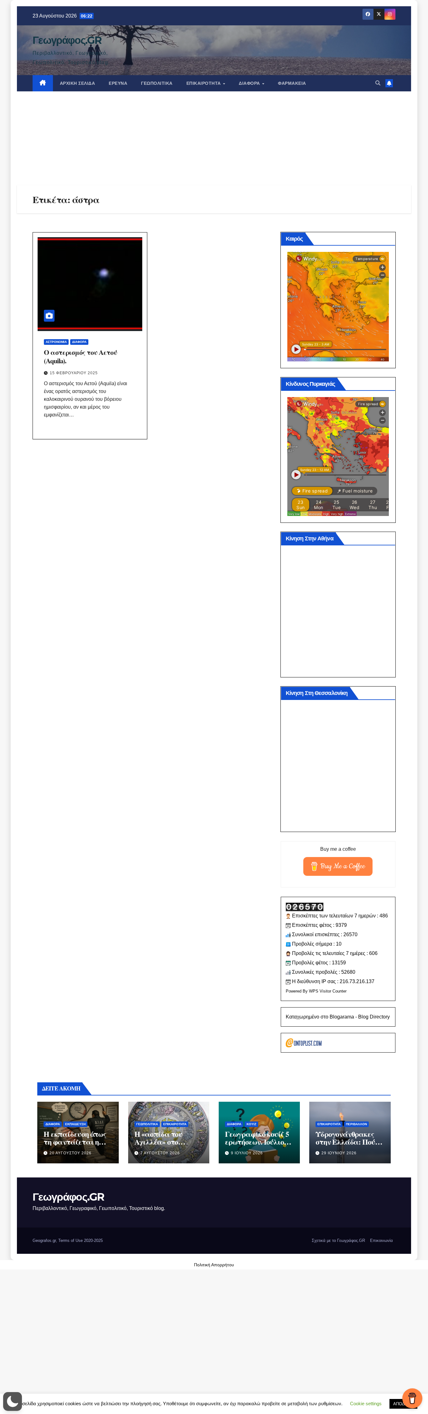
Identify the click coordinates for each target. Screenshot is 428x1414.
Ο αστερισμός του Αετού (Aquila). (80, 356)
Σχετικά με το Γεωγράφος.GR (338, 1240)
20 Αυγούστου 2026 (70, 1153)
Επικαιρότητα (204, 83)
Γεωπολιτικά (157, 83)
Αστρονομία (56, 342)
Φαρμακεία (292, 83)
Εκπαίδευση (75, 1124)
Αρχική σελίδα (77, 83)
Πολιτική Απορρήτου (214, 1264)
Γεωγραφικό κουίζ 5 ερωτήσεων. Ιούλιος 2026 (257, 1141)
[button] (377, 83)
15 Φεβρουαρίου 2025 (74, 373)
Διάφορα (250, 83)
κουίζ (251, 1124)
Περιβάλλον (356, 1124)
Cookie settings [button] (366, 1403)
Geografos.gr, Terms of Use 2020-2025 (68, 1240)
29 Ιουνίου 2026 (339, 1153)
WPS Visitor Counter (328, 991)
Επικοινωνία (381, 1240)
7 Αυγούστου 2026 (160, 1153)
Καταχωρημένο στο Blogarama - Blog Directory (338, 1016)
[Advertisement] (214, 138)
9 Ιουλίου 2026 (247, 1153)
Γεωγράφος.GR (67, 40)
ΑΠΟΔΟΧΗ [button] (403, 1403)
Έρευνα (118, 83)
